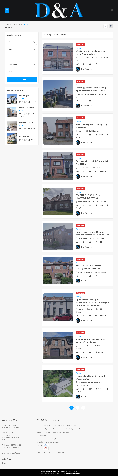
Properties (16, 24)
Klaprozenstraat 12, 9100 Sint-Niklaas (92, 272)
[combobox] (22, 49)
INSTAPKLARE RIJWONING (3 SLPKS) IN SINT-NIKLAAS (90, 267)
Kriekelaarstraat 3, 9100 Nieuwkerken (92, 202)
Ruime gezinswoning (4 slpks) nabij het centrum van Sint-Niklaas (92, 233)
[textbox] (21, 49)
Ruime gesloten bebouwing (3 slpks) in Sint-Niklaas (90, 341)
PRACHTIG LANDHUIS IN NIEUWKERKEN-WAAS (88, 196)
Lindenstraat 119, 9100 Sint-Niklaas (91, 238)
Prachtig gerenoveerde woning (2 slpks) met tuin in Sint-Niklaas (92, 89)
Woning (78, 48)
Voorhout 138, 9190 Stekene (88, 131)
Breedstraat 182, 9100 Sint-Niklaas (91, 168)
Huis (77, 85)
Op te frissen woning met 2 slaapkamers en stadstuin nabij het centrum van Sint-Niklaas (92, 302)
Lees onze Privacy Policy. (11, 453)
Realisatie (80, 44)
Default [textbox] (88, 35)
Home (7, 24)
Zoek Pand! (21, 79)
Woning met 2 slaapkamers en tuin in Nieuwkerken (90, 52)
